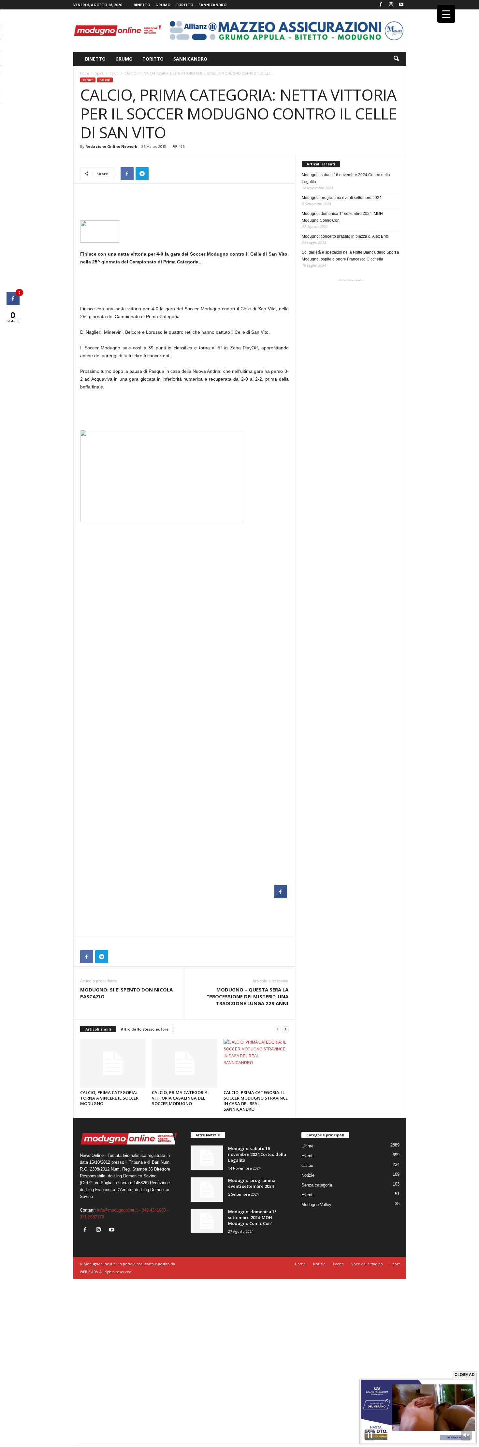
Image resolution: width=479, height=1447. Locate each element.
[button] (396, 59)
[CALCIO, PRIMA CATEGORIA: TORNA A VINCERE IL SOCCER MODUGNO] (112, 1063)
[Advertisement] (184, 203)
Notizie (307, 1175)
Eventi (307, 1155)
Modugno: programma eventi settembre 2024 (342, 197)
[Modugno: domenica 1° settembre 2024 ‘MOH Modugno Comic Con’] (207, 1221)
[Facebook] (381, 4)
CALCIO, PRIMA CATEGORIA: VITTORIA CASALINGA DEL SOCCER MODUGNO (180, 1097)
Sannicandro (212, 4)
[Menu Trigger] (446, 14)
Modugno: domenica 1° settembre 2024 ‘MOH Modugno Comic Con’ (342, 217)
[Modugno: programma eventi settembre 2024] (207, 1189)
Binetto (142, 4)
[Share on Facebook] (280, 896)
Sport (99, 73)
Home (84, 73)
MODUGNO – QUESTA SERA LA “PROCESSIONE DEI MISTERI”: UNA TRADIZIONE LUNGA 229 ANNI (247, 996)
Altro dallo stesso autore (144, 1029)
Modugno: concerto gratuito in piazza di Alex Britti (345, 236)
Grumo (162, 4)
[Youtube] (401, 4)
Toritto (184, 4)
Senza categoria (316, 1185)
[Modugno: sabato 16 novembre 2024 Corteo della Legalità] (207, 1157)
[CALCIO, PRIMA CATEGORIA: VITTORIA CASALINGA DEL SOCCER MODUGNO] (184, 1063)
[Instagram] (391, 4)
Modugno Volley (316, 1204)
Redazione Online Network (111, 146)
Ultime (307, 1146)
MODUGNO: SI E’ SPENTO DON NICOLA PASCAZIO (126, 993)
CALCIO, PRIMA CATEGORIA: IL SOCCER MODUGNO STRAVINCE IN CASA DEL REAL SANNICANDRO (256, 1100)
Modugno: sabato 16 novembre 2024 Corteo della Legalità (346, 178)
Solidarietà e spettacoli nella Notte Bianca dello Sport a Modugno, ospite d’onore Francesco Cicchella (350, 255)
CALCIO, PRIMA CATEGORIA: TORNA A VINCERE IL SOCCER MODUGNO (109, 1097)
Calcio (113, 73)
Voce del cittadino (367, 1263)
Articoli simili (98, 1029)
